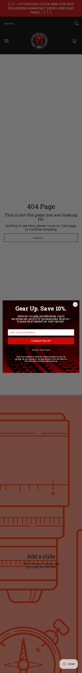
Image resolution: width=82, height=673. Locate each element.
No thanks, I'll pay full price (41, 350)
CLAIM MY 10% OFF (41, 340)
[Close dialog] (75, 304)
